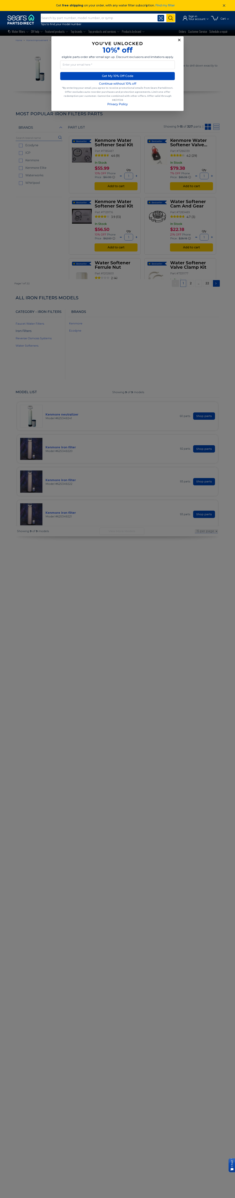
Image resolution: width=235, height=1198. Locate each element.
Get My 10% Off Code (117, 76)
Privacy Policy (117, 104)
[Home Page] (22, 19)
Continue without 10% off (117, 83)
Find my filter (165, 5)
